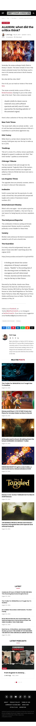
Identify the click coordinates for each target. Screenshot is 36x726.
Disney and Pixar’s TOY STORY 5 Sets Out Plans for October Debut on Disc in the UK (17, 412)
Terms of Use (26, 702)
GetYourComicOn (8, 313)
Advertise (22, 707)
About (6, 702)
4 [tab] (20, 682)
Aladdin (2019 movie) (8, 321)
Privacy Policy (15, 702)
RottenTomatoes (7, 93)
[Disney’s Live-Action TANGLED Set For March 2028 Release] (18, 483)
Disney (18, 321)
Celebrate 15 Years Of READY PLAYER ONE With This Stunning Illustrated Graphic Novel (17, 593)
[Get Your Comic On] (19, 13)
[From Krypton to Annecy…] (18, 658)
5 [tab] (21, 682)
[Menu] (3, 13)
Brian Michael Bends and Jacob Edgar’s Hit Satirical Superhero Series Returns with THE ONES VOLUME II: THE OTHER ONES (16, 620)
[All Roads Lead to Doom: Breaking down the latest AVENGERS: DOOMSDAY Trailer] (18, 428)
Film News (5, 23)
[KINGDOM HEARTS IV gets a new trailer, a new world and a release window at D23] (18, 456)
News (4, 668)
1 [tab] (15, 682)
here (3, 86)
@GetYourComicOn (12, 311)
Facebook (13, 308)
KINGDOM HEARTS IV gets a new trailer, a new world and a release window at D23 (17, 468)
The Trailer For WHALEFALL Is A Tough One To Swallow (17, 384)
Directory (25, 704)
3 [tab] (18, 682)
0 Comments (9, 37)
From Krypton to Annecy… (14, 673)
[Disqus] (18, 557)
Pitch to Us (14, 707)
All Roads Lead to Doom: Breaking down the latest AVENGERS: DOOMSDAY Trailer (18, 440)
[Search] (33, 13)
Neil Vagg (9, 34)
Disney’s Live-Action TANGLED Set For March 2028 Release (18, 496)
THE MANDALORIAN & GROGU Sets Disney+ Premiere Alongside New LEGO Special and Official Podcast (17, 524)
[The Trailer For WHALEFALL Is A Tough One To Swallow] (18, 372)
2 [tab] (16, 682)
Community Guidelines (12, 704)
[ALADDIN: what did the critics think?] (18, 50)
